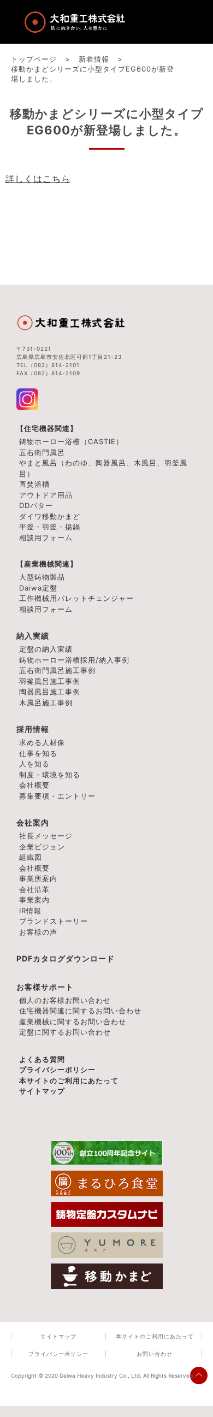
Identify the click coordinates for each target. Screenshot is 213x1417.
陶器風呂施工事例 (49, 691)
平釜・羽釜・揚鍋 (49, 526)
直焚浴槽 (34, 484)
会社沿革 (34, 889)
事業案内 (34, 899)
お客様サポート (45, 986)
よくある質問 (42, 1059)
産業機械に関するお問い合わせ (72, 1021)
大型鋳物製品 (42, 576)
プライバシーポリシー (57, 1069)
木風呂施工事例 (46, 702)
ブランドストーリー (53, 921)
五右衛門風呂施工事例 (57, 670)
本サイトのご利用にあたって (69, 1080)
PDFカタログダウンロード (65, 958)
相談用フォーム (46, 537)
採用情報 (32, 729)
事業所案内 (38, 878)
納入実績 (32, 635)
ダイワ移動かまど (49, 516)
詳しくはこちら (37, 178)
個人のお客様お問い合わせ (65, 1000)
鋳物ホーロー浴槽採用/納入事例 (74, 660)
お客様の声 (38, 932)
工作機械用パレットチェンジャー (76, 598)
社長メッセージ (46, 835)
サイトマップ (42, 1091)
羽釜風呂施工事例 (49, 681)
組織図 (30, 857)
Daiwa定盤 (38, 587)
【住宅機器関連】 (47, 428)
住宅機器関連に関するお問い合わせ (80, 1010)
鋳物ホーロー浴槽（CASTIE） (71, 441)
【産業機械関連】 (47, 563)
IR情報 (30, 910)
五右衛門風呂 (42, 452)
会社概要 (34, 868)
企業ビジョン (42, 846)
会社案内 (32, 822)
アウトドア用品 (46, 495)
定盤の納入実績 (46, 649)
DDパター (36, 505)
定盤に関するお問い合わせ (65, 1032)
